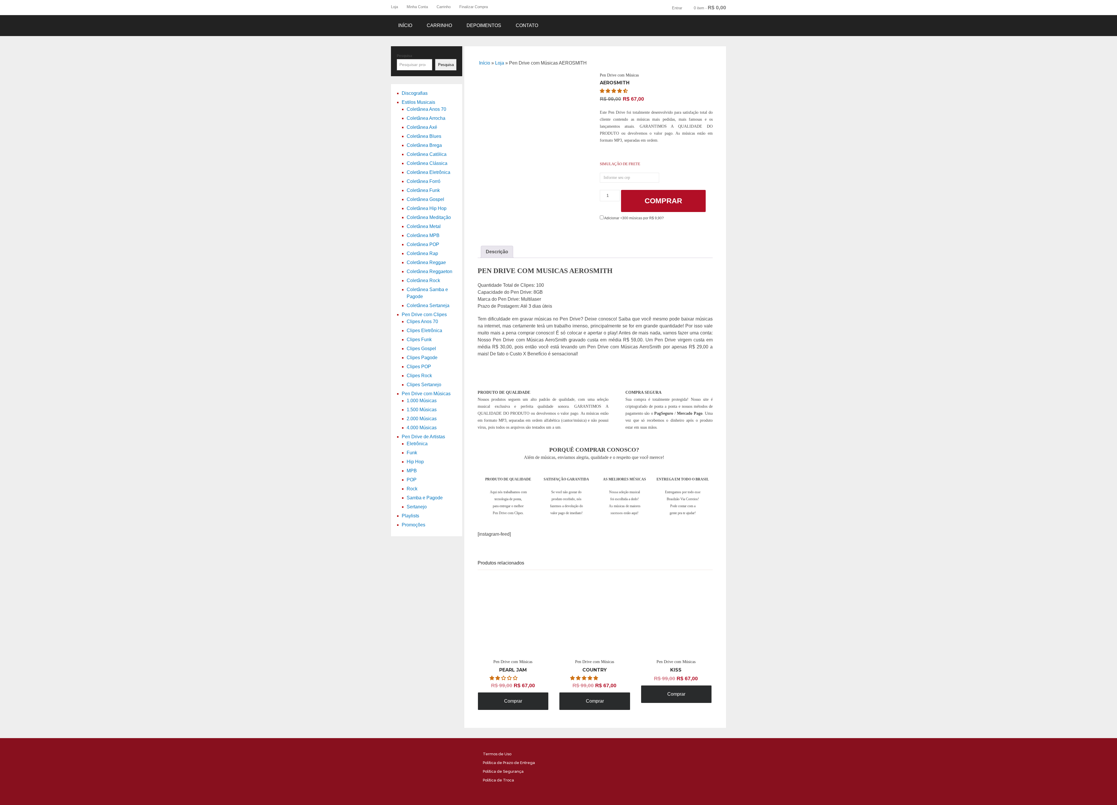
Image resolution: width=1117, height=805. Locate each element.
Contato (527, 25)
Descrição (497, 251)
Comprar (663, 201)
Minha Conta (417, 7)
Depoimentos (484, 25)
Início (405, 25)
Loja (394, 7)
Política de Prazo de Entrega (509, 763)
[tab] (497, 252)
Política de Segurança (503, 771)
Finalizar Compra (473, 7)
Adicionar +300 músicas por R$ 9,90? (634, 218)
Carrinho (444, 7)
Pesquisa (404, 56)
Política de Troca (498, 780)
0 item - (710, 7)
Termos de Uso (497, 754)
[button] (614, 90)
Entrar (677, 8)
